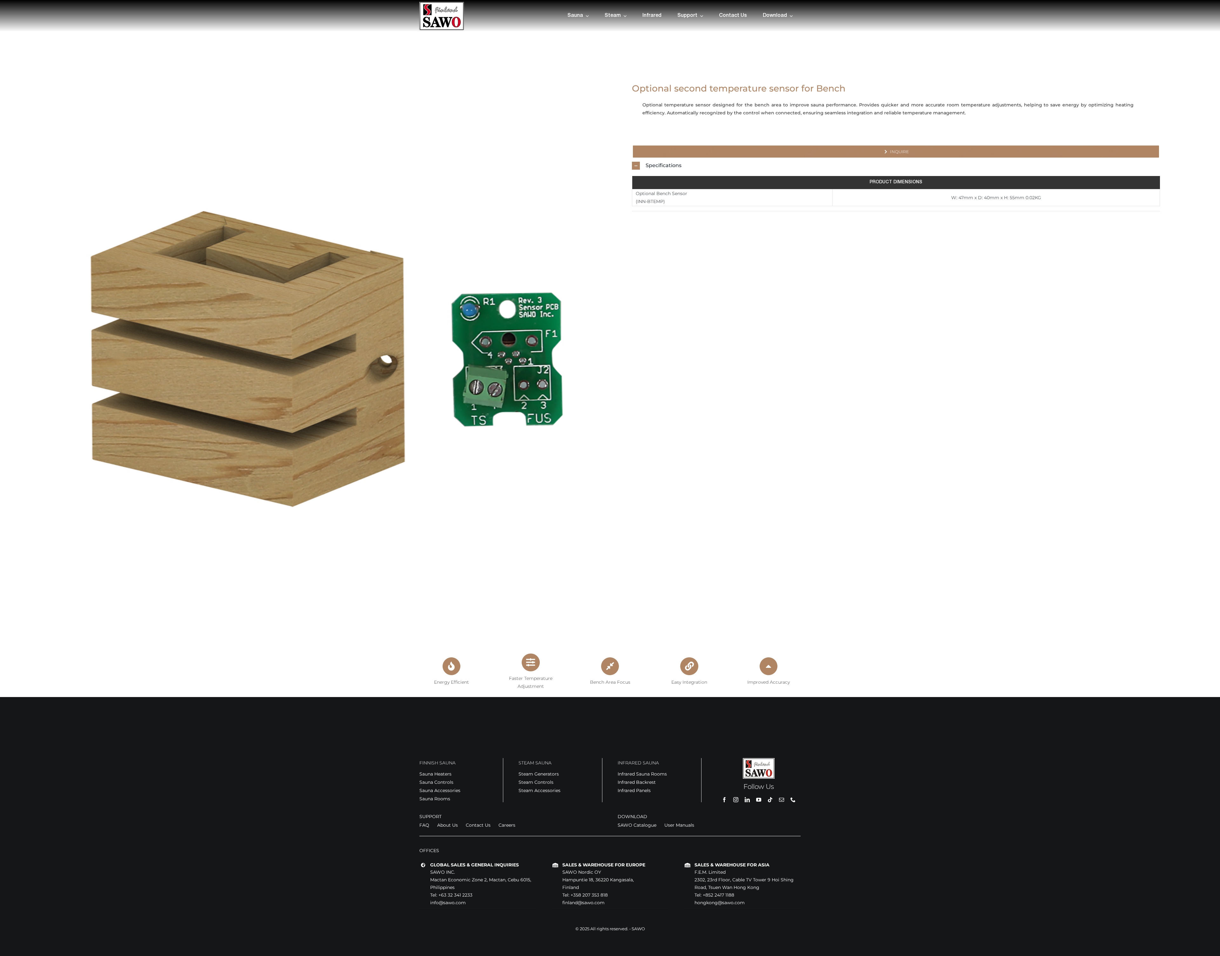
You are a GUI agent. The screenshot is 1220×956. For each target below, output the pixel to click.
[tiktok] (770, 799)
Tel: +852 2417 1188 (714, 895)
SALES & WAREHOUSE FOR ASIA (732, 865)
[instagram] (735, 799)
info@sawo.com (448, 902)
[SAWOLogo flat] (759, 760)
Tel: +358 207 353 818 (585, 895)
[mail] (781, 799)
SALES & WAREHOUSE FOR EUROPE (603, 865)
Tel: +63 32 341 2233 (451, 895)
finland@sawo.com (583, 902)
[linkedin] (747, 799)
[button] (896, 166)
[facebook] (724, 799)
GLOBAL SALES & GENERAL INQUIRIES (474, 865)
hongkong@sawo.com (720, 902)
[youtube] (758, 799)
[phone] (793, 799)
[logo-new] (441, 4)
